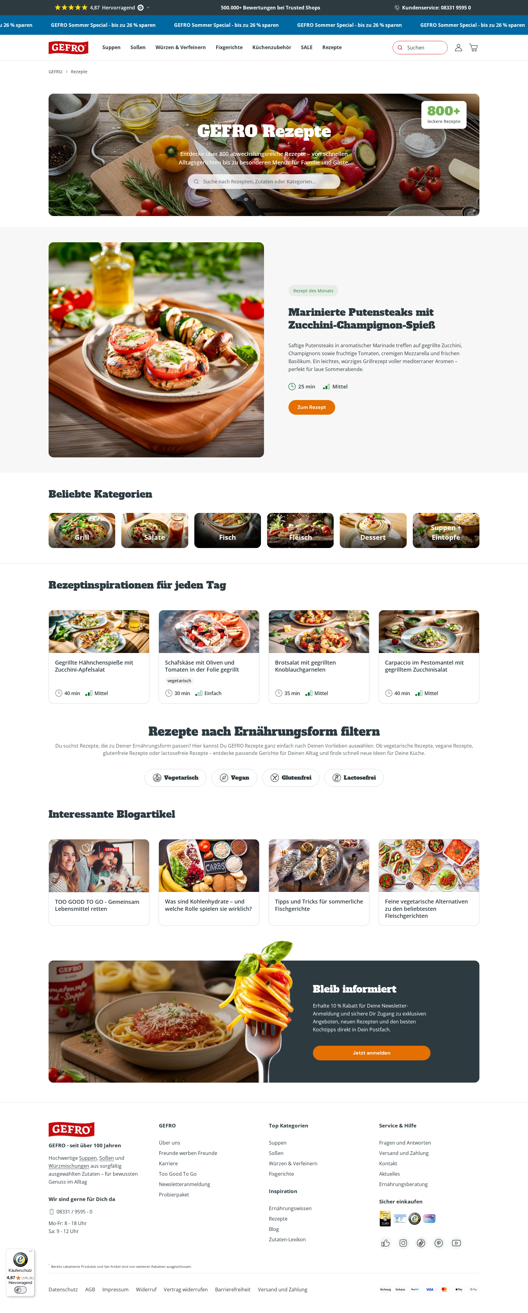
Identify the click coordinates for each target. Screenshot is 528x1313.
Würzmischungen (69, 1166)
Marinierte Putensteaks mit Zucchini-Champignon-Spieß (361, 319)
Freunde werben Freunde (188, 1153)
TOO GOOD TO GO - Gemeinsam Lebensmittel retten (97, 905)
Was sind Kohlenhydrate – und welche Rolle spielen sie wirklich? (208, 905)
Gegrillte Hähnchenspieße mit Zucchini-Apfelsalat (94, 666)
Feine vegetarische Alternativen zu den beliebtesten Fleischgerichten (426, 908)
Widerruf (146, 1289)
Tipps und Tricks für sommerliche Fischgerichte (319, 905)
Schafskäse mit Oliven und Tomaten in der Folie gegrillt (202, 666)
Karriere (168, 1163)
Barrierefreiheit (233, 1289)
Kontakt (388, 1163)
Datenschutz (63, 1289)
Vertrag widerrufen (186, 1289)
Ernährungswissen (290, 1208)
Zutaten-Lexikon (287, 1239)
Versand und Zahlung (404, 1153)
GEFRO (55, 71)
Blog (274, 1229)
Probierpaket (174, 1194)
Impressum (115, 1289)
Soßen (106, 1158)
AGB (90, 1289)
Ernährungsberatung (403, 1184)
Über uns (169, 1142)
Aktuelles (389, 1174)
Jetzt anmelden (372, 1053)
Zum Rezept (312, 407)
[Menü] (31, 1252)
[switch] (20, 1289)
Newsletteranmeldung (184, 1184)
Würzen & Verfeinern (293, 1163)
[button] (473, 47)
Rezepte (278, 1218)
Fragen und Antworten (405, 1142)
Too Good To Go (178, 1174)
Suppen (88, 1158)
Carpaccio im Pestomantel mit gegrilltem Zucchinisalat (424, 666)
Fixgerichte (281, 1174)
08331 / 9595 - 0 (74, 1211)
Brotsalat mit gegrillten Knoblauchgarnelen (305, 666)
